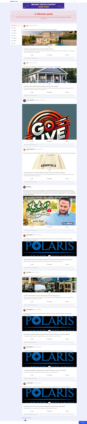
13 (52, 420)
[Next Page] (70, 421)
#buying (52, 29)
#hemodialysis (68, 313)
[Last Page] (73, 421)
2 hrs (27, 64)
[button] (30, 1)
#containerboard (66, 351)
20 (68, 420)
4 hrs (27, 236)
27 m (27, 26)
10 (45, 420)
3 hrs (27, 101)
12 (50, 420)
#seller (56, 66)
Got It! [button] (83, 422)
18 (63, 420)
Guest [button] (75, 1)
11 (47, 420)
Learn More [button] (37, 422)
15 (56, 420)
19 (65, 420)
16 (59, 420)
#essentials (63, 153)
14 (54, 420)
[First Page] (23, 421)
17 (61, 420)
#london (58, 276)
